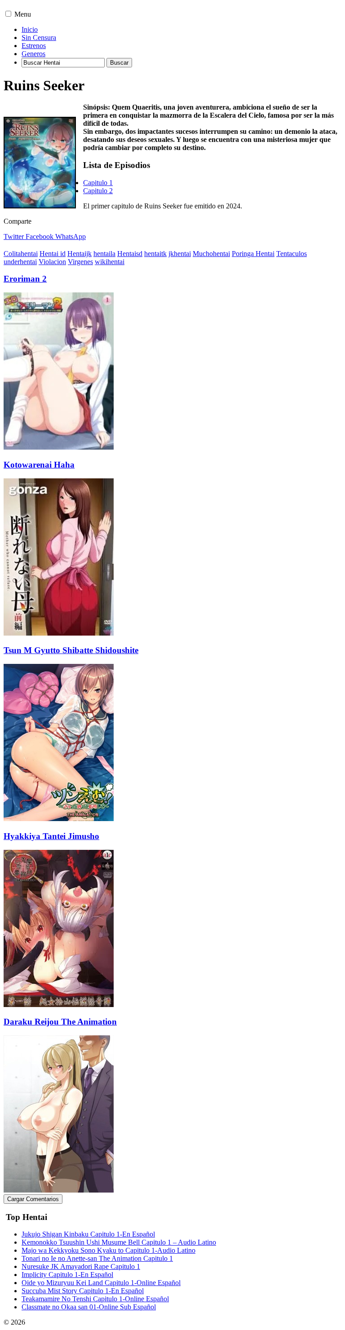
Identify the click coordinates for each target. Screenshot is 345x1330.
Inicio (30, 29)
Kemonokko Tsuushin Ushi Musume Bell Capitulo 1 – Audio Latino (119, 1242)
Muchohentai (211, 253)
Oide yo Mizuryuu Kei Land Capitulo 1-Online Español (101, 1282)
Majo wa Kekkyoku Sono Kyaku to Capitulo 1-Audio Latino (108, 1250)
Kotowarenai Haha (39, 464)
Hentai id (53, 253)
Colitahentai (21, 253)
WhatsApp (70, 236)
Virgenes (80, 261)
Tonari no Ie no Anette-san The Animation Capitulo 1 (97, 1258)
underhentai (20, 261)
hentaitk (155, 253)
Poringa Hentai (253, 253)
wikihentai (109, 261)
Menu (22, 14)
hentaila (104, 253)
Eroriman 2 (25, 278)
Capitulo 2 (98, 190)
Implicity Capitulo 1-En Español (67, 1274)
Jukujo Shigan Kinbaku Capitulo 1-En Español (88, 1234)
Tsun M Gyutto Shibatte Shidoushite (71, 650)
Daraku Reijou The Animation (60, 1021)
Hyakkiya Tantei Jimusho (51, 836)
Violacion (52, 261)
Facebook (39, 236)
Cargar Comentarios (33, 1199)
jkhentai (179, 253)
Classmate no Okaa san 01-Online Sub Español (89, 1307)
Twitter (14, 236)
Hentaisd (129, 253)
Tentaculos (291, 253)
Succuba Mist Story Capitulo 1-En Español (83, 1291)
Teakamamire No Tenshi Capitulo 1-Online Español (95, 1299)
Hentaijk (79, 253)
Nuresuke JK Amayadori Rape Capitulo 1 (81, 1266)
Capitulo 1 (98, 182)
